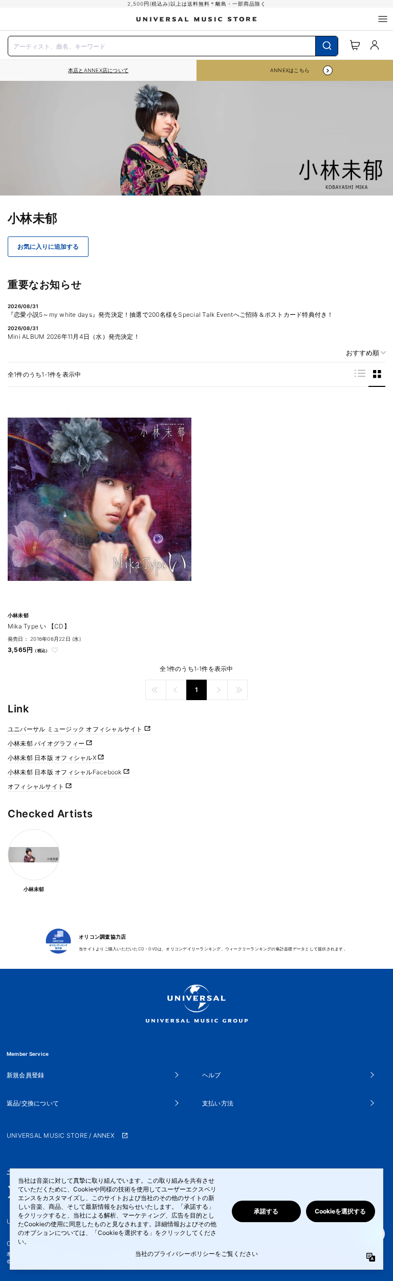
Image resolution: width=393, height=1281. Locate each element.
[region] (98, 70)
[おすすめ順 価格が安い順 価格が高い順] (362, 353)
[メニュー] (383, 19)
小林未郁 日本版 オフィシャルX (53, 758)
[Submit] (327, 46)
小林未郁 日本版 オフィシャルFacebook (65, 772)
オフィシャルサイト (37, 786)
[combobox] (173, 45)
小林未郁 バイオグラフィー (47, 743)
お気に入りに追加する (48, 246)
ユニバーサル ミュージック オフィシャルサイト (76, 729)
